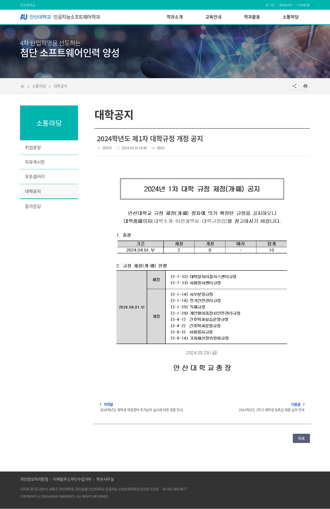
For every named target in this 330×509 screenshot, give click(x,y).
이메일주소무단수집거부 (72, 479)
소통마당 (39, 86)
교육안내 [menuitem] (213, 17)
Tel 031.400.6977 (174, 489)
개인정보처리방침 (34, 479)
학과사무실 (105, 479)
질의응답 (33, 206)
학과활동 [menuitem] (252, 17)
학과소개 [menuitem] (175, 17)
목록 (301, 438)
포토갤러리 (35, 176)
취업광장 (33, 147)
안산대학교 (27, 4)
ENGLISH (286, 4)
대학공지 (60, 86)
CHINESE (303, 4)
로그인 (270, 4)
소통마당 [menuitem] (291, 17)
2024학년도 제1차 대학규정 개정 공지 (150, 138)
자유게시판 (35, 162)
